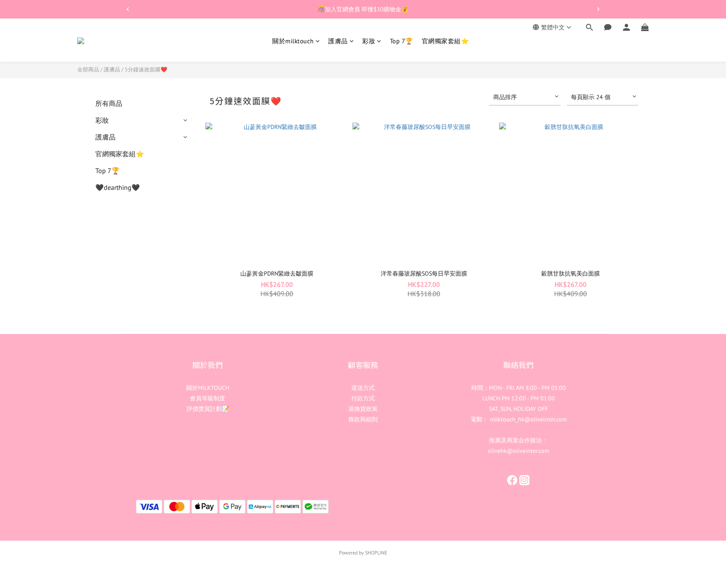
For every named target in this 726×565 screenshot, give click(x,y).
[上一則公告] (128, 9)
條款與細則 (363, 419)
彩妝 (368, 41)
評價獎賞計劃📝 (208, 409)
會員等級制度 (207, 398)
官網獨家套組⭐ (445, 41)
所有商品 (108, 103)
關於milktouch (293, 41)
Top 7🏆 (401, 41)
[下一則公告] (598, 9)
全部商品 (88, 69)
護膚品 (338, 41)
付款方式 (363, 398)
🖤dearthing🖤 (117, 187)
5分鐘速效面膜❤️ (146, 69)
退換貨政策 (363, 409)
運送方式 (363, 388)
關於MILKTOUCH (207, 388)
